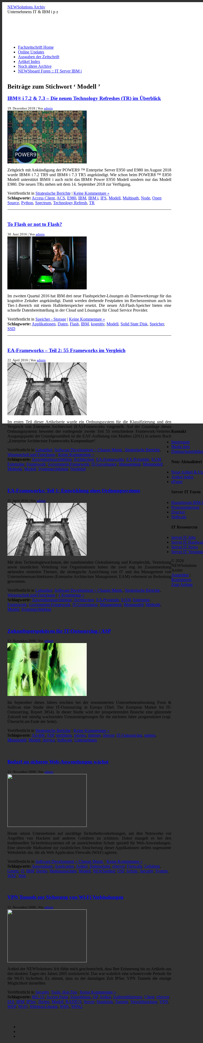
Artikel (81, 866)
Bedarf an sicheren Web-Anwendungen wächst (57, 761)
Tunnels (121, 1001)
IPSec (31, 1001)
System (161, 871)
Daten (63, 324)
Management (130, 464)
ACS (61, 198)
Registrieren (181, 579)
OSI (120, 871)
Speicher (157, 324)
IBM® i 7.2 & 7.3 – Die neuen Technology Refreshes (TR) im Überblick (84, 98)
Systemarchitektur (53, 469)
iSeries (41, 871)
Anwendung (42, 866)
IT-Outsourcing (129, 735)
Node (145, 198)
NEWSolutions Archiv (26, 7)
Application (64, 866)
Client (149, 997)
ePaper (177, 481)
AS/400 (38, 735)
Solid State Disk (134, 324)
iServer (108, 735)
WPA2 (76, 1006)
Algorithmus (80, 997)
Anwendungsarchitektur (52, 459)
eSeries (80, 735)
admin (48, 108)
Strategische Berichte (53, 193)
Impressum (180, 442)
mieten (149, 735)
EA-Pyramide (137, 459)
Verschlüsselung (143, 1001)
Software (64, 740)
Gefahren (152, 866)
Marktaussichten (63, 871)
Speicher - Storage (50, 319)
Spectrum (43, 203)
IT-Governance (104, 464)
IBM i (93, 198)
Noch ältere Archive (35, 66)
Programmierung (185, 507)
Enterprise (15, 464)
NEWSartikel (104, 871)
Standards (104, 1001)
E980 (71, 198)
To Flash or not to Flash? (34, 224)
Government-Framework (68, 464)
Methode (14, 469)
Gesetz (13, 871)
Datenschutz (100, 866)
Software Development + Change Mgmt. (88, 450)
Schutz (132, 871)
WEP (11, 1006)
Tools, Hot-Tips (64, 992)
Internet (94, 735)
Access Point (57, 997)
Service (49, 740)
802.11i (38, 997)
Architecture (83, 459)
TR (92, 203)
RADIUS (74, 1001)
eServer (118, 866)
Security (146, 871)
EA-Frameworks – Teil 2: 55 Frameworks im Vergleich (66, 350)
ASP (50, 735)
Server (89, 1001)
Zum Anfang (182, 584)
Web (22, 875)
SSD (11, 328)
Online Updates (31, 52)
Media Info (180, 446)
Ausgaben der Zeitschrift (38, 56)
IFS (103, 198)
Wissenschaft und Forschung (31, 454)
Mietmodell (16, 740)
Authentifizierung (127, 997)
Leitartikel (43, 450)
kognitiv (97, 324)
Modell (115, 198)
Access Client (43, 198)
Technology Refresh (70, 203)
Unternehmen (85, 740)
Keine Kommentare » (91, 193)
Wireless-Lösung (44, 1006)
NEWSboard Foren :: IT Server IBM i (50, 71)
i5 (22, 871)
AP (95, 997)
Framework (36, 464)
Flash (74, 324)
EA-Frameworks (110, 459)
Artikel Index (29, 61)
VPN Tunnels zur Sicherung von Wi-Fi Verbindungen (65, 897)
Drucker (178, 512)
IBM (82, 198)
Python (27, 203)
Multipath (131, 198)
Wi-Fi (22, 1006)
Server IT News (184, 547)
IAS (10, 1001)
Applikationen (44, 324)
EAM (156, 459)
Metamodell (153, 464)
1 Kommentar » (71, 595)
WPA (64, 1006)
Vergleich (78, 469)
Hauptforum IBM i (187, 502)
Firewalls (134, 866)
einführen (64, 735)
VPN (163, 1001)
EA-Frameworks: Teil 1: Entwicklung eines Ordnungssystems (73, 490)
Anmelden (180, 575)
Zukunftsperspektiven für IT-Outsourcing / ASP (59, 631)
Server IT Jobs (183, 537)
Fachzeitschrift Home (36, 47)
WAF (11, 875)
